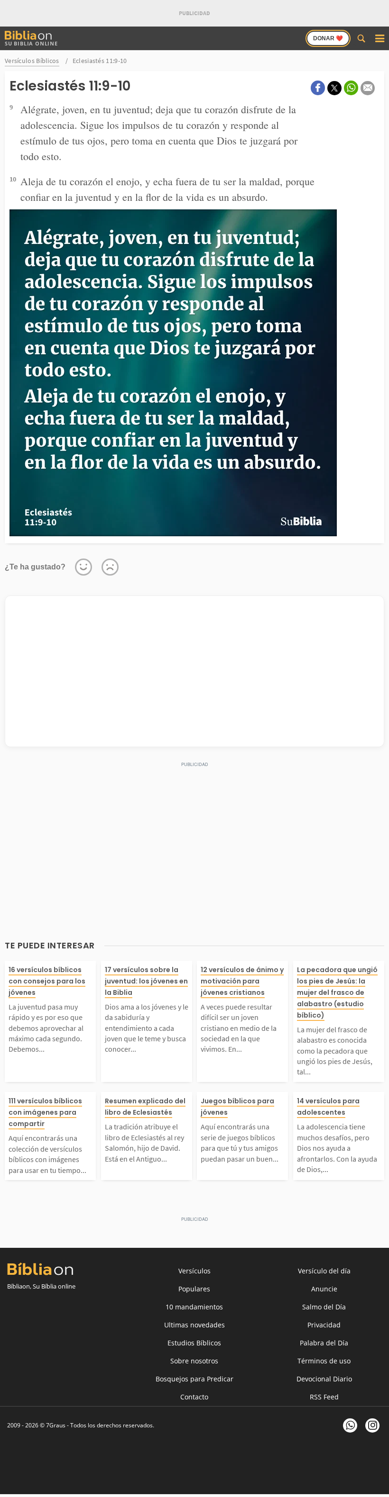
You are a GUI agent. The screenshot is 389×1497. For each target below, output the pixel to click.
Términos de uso (324, 1360)
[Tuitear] (334, 88)
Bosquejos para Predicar (194, 1378)
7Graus (55, 1425)
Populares (194, 1288)
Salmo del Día (324, 1306)
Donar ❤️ (328, 38)
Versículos (194, 1270)
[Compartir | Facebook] (318, 88)
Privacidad (324, 1324)
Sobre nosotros (194, 1360)
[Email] (368, 88)
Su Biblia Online (31, 43)
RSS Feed (324, 1396)
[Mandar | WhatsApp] (351, 88)
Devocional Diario (324, 1378)
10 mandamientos (194, 1306)
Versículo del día (324, 1270)
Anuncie (324, 1288)
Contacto (194, 1396)
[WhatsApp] (350, 1425)
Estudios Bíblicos (194, 1342)
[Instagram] (372, 1425)
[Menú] (379, 38)
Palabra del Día (324, 1342)
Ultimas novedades (194, 1324)
